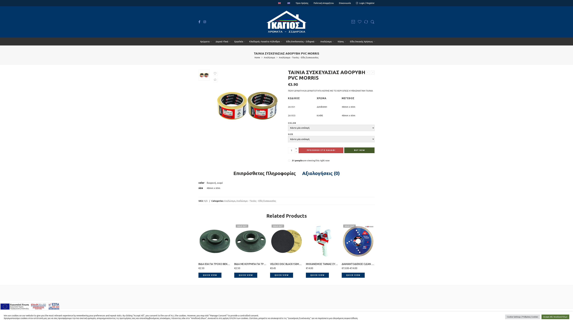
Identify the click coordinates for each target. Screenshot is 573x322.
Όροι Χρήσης (302, 3)
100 (278, 255)
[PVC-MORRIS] (204, 75)
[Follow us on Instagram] (204, 21)
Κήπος (341, 41)
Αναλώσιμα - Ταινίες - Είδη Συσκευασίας (299, 57)
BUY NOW (359, 150)
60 (278, 246)
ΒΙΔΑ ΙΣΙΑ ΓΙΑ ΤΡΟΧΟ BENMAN (214, 264)
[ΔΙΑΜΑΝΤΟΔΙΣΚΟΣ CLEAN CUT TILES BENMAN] (358, 241)
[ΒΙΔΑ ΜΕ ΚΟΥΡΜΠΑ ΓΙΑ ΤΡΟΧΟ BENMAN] (250, 241)
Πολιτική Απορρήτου (324, 3)
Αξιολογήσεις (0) (321, 173)
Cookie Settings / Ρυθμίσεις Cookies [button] (522, 317)
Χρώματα (205, 41)
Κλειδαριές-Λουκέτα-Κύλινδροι (264, 41)
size (290, 134)
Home (257, 57)
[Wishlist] (215, 73)
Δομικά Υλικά (222, 41)
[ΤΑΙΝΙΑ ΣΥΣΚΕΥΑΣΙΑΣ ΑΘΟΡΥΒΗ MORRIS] (367, 72)
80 (278, 250)
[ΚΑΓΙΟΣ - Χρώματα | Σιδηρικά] (286, 22)
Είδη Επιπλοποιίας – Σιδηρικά (300, 41)
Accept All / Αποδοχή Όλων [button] (555, 317)
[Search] (372, 22)
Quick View (210, 275)
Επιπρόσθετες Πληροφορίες (264, 173)
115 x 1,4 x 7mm (352, 251)
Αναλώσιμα (326, 41)
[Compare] (215, 79)
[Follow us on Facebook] (199, 21)
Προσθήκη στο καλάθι (321, 150)
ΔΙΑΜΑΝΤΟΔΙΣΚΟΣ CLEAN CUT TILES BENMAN (358, 264)
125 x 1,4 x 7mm (352, 255)
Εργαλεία (238, 41)
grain (272, 237)
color (292, 123)
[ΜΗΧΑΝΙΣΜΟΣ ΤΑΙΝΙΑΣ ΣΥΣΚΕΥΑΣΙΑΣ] (373, 72)
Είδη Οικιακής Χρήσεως (361, 41)
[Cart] (353, 22)
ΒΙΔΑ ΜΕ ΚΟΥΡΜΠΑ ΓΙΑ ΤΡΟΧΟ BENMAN (250, 264)
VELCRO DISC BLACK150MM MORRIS (286, 264)
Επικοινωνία (345, 3)
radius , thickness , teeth (350, 245)
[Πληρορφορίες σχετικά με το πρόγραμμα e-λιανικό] (30, 306)
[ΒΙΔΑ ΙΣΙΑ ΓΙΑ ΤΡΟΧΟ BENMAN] (214, 241)
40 (278, 241)
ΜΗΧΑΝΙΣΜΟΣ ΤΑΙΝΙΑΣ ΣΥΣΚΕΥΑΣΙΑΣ (322, 264)
